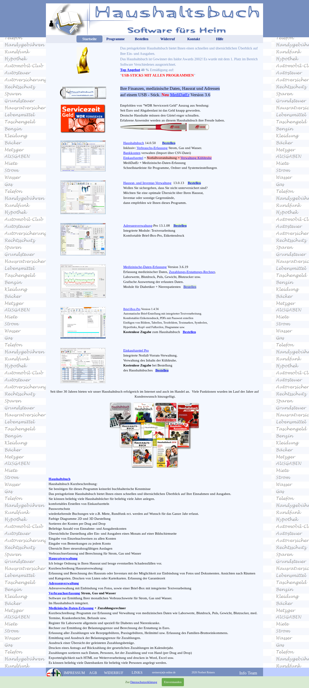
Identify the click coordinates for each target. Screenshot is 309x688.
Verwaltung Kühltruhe (196, 158)
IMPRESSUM (74, 673)
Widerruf (167, 39)
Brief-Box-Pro (131, 309)
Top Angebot (130, 70)
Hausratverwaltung (63, 558)
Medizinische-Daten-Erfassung (145, 267)
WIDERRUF (113, 673)
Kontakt (193, 39)
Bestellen (141, 39)
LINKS (137, 672)
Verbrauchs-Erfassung (152, 148)
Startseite (89, 39)
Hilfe (219, 39)
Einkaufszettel (133, 158)
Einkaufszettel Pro (136, 350)
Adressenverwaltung (137, 225)
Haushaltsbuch (133, 143)
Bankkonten (131, 153)
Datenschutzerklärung (143, 682)
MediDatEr (179, 94)
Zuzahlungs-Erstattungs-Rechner (192, 272)
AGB (93, 673)
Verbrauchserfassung (64, 593)
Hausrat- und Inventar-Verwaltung (147, 183)
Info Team (248, 673)
